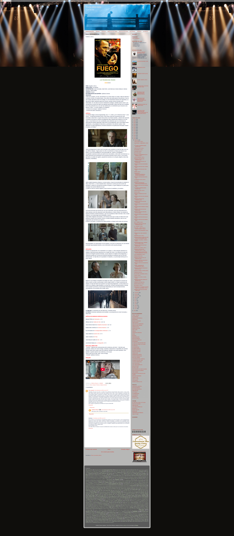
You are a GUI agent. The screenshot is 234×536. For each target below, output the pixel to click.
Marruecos (90, 506)
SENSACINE (134, 411)
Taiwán (138, 517)
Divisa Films (93, 479)
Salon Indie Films (120, 515)
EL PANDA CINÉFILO (136, 348)
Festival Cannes (142, 485)
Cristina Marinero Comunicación (96, 478)
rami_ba (125, 525)
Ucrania (95, 520)
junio (136, 300)
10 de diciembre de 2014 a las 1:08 (108, 409)
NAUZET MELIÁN (135, 409)
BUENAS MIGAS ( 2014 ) (139, 283)
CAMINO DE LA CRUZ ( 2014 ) (140, 247)
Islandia (110, 502)
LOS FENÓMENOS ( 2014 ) (139, 254)
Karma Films (133, 502)
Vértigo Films (88, 521)
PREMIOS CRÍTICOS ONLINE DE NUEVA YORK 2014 (140, 261)
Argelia (115, 472)
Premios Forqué (91, 512)
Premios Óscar (128, 512)
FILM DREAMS (93, 7)
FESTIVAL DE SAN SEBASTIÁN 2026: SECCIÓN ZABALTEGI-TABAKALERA (141, 100)
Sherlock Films (105, 516)
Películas (98, 384)
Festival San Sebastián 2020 (95, 494)
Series (94, 516)
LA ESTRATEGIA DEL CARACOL (138, 358)
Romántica (94, 515)
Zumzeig (111, 522)
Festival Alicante (104, 483)
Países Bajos (89, 510)
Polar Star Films (118, 511)
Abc (98, 339)
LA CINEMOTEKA (135, 393)
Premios (135, 511)
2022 (135, 125)
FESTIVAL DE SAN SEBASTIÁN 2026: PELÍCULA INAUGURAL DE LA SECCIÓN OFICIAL (142, 112)
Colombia (101, 477)
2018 (135, 132)
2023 (135, 124)
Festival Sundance (121, 495)
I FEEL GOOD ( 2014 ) (138, 141)
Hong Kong (102, 501)
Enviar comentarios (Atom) (96, 455)
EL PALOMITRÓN (135, 347)
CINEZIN (134, 331)
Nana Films (97, 507)
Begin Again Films (137, 473)
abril (135, 303)
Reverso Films (135, 514)
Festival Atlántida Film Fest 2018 (90, 484)
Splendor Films (141, 516)
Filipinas (105, 499)
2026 (135, 119)
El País (95, 336)
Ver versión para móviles (107, 452)
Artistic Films (129, 472)
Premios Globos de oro (102, 512)
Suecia (88, 517)
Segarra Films (131, 515)
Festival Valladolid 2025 (125, 497)
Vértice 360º (144, 520)
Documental (109, 479)
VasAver (119, 520)
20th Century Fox (89, 469)
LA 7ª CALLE (134, 392)
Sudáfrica (146, 516)
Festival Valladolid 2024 (103, 497)
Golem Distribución (118, 500)
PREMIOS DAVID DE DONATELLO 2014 (141, 53)
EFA (132, 479)
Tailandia (134, 517)
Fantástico (91, 483)
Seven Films (99, 516)
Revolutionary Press (142, 514)
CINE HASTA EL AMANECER (137, 323)
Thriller (120, 518)
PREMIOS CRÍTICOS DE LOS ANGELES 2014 (140, 258)
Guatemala (143, 500)
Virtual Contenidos (103, 521)
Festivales (99, 499)
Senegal (87, 516)
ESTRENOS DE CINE (136, 350)
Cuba (115, 478)
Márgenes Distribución (141, 505)
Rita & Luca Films (88, 515)
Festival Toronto (131, 495)
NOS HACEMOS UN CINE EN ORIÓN (139, 369)
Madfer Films (124, 505)
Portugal (128, 511)
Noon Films (127, 507)
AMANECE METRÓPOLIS (137, 318)
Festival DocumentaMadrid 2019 (118, 489)
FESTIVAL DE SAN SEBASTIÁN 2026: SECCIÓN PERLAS (141, 93)
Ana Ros (136, 471)
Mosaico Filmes (136, 506)
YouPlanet (94, 522)
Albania (100, 471)
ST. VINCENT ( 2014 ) (138, 226)
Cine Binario (143, 475)
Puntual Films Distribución (95, 514)
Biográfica (109, 474)
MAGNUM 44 (134, 396)
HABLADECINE (135, 390)
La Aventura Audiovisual (102, 503)
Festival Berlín (133, 485)
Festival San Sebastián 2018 (131, 493)
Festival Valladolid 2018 (123, 496)
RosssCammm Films (102, 515)
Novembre (143, 507)
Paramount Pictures (112, 510)
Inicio (109, 449)
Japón (124, 502)
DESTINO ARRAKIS (136, 338)
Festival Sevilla (145, 494)
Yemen (91, 522)
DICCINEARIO (135, 341)
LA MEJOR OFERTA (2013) (142, 73)
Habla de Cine (97, 322)
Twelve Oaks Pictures (89, 520)
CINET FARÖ (134, 329)
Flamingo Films (144, 499)
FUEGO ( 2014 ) (137, 275)
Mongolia (131, 506)
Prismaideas (88, 514)
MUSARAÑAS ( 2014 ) (138, 149)
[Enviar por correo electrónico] (106, 383)
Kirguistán (146, 502)
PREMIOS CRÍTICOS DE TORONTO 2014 (139, 199)
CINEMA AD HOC (135, 326)
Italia (119, 502)
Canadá (103, 475)
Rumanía (109, 515)
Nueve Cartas (92, 508)
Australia (90, 473)
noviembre (137, 292)
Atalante (133, 472)
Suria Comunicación (111, 517)
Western (141, 521)
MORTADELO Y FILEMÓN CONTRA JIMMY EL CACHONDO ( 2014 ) (141, 287)
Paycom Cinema (126, 510)
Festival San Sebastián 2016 (104, 493)
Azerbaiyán (116, 473)
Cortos (147, 477)
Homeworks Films (96, 501)
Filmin (126, 499)
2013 (135, 310)
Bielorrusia (97, 474)
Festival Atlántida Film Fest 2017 (141, 483)
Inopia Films (88, 502)
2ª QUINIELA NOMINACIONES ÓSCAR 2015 (140, 146)
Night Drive (122, 507)
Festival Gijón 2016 (89, 490)
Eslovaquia (90, 482)
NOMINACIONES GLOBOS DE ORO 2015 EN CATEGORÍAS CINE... (141, 238)
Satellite (125, 515)
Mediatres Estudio (112, 506)
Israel (115, 502)
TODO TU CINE (135, 378)
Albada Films (95, 471)
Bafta (125, 473)
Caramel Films (116, 475)
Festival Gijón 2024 (141, 490)
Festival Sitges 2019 (102, 495)
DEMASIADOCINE (135, 337)
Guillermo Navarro (95, 409)
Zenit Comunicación (106, 522)
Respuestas (92, 407)
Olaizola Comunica (106, 508)
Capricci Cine (109, 475)
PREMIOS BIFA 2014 (138, 256)
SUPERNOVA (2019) (141, 67)
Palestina (100, 510)
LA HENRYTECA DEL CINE (137, 360)
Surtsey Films (119, 517)
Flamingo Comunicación (137, 499)
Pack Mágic (139, 508)
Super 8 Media (104, 517)
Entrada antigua (125, 449)
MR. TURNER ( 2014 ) (138, 222)
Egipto (136, 479)
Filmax (117, 499)
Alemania (104, 471)
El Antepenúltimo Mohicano (101, 330)
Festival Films (127, 489)
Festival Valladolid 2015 (90, 496)
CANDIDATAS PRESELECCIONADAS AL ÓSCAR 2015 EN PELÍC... (139, 174)
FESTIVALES (132, 31)
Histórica (90, 501)
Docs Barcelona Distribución (100, 479)
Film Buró (109, 499)
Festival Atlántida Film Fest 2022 (139, 484)
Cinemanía (97, 319)
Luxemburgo (106, 505)
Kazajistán (139, 502)
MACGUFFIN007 (135, 366)
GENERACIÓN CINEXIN (137, 354)
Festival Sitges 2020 (111, 495)
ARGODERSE (135, 319)
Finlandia (130, 499)
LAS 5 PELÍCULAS (135, 363)
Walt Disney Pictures (116, 521)
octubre (136, 294)
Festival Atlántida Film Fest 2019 (101, 484)
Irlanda (98, 502)
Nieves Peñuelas (116, 507)
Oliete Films (112, 508)
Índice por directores (127, 501)
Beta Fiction (92, 474)
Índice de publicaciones (118, 501)
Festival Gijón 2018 (109, 490)
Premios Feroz (145, 511)
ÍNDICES (98, 31)
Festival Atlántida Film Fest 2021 (128, 484)
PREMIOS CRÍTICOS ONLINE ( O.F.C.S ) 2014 (140, 212)
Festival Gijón (135, 489)
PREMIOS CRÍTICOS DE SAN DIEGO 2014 (140, 210)
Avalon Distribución (102, 473)
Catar (122, 475)
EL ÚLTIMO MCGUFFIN (136, 389)
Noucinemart (138, 507)
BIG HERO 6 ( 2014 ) (138, 285)
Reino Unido (103, 514)
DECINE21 (134, 335)
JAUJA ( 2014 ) (137, 192)
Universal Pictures (102, 520)
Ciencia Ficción (136, 475)
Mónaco (127, 506)
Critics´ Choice (105, 478)
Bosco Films (124, 474)
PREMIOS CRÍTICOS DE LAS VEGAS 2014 (140, 162)
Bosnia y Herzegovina (131, 474)
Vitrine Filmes (109, 521)
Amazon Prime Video (130, 471)
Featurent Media (97, 483)
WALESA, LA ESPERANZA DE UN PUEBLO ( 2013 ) (140, 155)
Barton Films (130, 473)
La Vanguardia (100, 343)
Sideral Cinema (112, 516)
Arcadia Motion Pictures (109, 472)
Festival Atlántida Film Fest (114, 483)
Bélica (87, 474)
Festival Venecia (90, 499)
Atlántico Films (143, 472)
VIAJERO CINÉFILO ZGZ (137, 381)
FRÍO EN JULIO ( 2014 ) (139, 148)
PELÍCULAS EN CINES (112, 31)
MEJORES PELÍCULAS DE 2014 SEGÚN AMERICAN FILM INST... (141, 252)
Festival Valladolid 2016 (101, 496)
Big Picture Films (102, 474)
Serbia (90, 516)
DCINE (133, 334)
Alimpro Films (118, 471)
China (130, 475)
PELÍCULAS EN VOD (123, 31)
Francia (101, 500)
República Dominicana (128, 514)
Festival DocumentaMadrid (97, 489)
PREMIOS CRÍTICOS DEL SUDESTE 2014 (139, 159)
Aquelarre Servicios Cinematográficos (93, 472)
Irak (91, 502)
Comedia (106, 477)
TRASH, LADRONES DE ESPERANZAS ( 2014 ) (139, 266)
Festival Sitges (91, 495)
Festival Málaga (93, 491)
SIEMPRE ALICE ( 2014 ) (139, 235)
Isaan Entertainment (105, 502)
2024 (135, 122)
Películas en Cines (90, 511)
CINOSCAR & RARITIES (137, 332)
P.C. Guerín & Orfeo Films (132, 508)
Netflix (110, 507)
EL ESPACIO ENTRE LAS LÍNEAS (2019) (142, 105)
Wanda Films (124, 521)
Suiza (93, 517)
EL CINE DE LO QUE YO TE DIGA (138, 344)
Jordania (128, 502)
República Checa (120, 514)
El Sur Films (141, 479)
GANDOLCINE (135, 353)
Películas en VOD (100, 511)
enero (136, 308)
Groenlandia (138, 500)
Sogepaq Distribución (126, 516)
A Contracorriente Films (107, 469)
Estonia (116, 482)
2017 (135, 133)
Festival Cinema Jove (112, 487)
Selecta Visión (138, 515)
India (111, 501)
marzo (136, 305)
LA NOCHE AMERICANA (137, 361)
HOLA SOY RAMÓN (136, 357)
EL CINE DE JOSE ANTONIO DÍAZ (139, 342)
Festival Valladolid (142, 495)
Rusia (114, 515)
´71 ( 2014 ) (136, 181)
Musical (92, 507)
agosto (136, 297)
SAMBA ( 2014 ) (137, 171)
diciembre (137, 140)
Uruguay (110, 520)
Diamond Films (134, 478)
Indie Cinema (145, 501)
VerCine (128, 520)
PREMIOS (139, 31)
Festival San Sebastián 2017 (118, 493)
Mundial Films (88, 507)
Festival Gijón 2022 (134, 490)
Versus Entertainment (136, 520)
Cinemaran (91, 477)
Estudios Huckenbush (133, 482)
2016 (135, 135)
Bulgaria (87, 475)
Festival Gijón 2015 (143, 489)
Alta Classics (123, 471)
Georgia (111, 500)
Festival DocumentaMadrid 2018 (107, 489)
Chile (126, 475)
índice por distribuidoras (134, 501)
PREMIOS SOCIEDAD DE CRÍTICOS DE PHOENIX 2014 (140, 183)
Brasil (137, 474)
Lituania (95, 505)
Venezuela (124, 520)
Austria (95, 473)
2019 (135, 130)
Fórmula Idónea (95, 500)
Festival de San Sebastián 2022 (112, 488)
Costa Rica (88, 478)
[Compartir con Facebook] (109, 383)
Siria (121, 516)
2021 (135, 127)
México (117, 506)
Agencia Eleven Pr (89, 471)
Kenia (143, 502)
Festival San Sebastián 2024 (108, 494)
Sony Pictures (133, 516)
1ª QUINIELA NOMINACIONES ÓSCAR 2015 (140, 188)
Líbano (87, 505)
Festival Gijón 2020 (126, 490)
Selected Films (145, 515)
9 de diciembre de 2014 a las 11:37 (101, 390)
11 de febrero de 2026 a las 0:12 (99, 418)
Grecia (133, 500)
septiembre (137, 295)
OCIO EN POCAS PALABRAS (138, 370)
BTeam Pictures (143, 474)
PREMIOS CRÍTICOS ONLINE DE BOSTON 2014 (140, 268)
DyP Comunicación (127, 479)
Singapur (117, 516)
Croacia (111, 478)
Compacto (113, 477)
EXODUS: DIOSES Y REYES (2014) (141, 270)
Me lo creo (105, 506)
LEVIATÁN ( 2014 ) (138, 151)
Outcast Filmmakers (123, 508)
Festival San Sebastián (115, 491)
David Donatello (120, 478)
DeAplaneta (126, 478)
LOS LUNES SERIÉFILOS (137, 364)
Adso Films (134, 469)
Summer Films (98, 517)
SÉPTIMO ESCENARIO (136, 375)
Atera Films (138, 472)
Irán (94, 502)
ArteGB (124, 472)
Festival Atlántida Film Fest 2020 (114, 484)
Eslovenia (95, 482)
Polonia (123, 511)
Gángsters (107, 500)
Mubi (146, 506)
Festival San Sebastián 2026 (135, 494)
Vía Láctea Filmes (96, 521)
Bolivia (114, 474)
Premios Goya (113, 512)
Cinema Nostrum (102, 327)
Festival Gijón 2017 (99, 490)
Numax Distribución (99, 508)
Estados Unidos (108, 482)
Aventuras (110, 473)
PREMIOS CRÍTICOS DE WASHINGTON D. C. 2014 (139, 250)
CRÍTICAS (103, 31)
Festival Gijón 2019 (118, 490)
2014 (135, 138)
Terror (116, 518)
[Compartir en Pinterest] (110, 383)
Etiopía (139, 482)
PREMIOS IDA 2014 (138, 272)
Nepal (107, 507)
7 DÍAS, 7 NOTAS (135, 315)
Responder (91, 405)
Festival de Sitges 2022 (139, 488)
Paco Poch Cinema (145, 508)
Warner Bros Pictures (134, 521)
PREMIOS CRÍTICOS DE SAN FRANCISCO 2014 (140, 224)
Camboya (96, 475)
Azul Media (121, 473)
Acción (129, 469)
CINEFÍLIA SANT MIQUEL (137, 325)
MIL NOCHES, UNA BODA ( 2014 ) (141, 273)
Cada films (91, 475)
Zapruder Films (99, 522)
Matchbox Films (95, 506)
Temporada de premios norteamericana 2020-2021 (102, 518)
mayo (136, 302)
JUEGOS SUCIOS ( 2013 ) (139, 190)
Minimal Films (123, 506)
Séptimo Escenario (102, 324)
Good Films (127, 500)
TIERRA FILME (135, 377)
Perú (107, 511)
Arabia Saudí (102, 472)
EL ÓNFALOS (134, 345)
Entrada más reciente (91, 449)
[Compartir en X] (108, 383)
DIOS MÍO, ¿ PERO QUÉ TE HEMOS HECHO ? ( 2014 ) (140, 228)
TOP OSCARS (135, 380)
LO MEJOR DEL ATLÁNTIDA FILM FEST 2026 (142, 86)
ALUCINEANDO (135, 316)
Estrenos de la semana (123, 482)
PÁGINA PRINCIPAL (90, 31)
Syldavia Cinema (103, 384)
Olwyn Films (117, 508)
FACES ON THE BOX (136, 351)
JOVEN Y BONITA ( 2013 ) (142, 79)
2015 (135, 137)
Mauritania (101, 506)
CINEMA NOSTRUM (136, 328)
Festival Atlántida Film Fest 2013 (128, 483)
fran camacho (91, 390)
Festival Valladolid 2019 (134, 496)
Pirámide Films (111, 511)
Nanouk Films (102, 507)
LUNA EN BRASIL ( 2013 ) (139, 157)
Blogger (136, 525)
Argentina (119, 472)
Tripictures (137, 518)
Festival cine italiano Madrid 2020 (101, 487)
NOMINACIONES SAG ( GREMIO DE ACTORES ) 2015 (140, 243)
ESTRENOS (145, 31)
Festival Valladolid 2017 (112, 496)
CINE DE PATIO (135, 322)
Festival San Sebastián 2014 (140, 491)
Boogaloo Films (118, 474)
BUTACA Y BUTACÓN (136, 321)
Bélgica (144, 473)
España (94, 384)
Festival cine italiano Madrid (90, 487)
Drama (91, 384)
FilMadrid (113, 499)
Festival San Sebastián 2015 (91, 493)
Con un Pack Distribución (120, 477)
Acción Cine (97, 333)
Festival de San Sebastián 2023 (126, 488)
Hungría (107, 501)
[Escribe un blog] (107, 383)
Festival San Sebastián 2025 (122, 494)
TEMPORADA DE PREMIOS (137, 412)
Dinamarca (141, 478)
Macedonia (113, 505)
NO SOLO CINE (135, 367)
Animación (141, 471)
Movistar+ (142, 506)
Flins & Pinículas (88, 500)
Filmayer (122, 499)
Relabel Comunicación (112, 514)
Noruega (131, 507)
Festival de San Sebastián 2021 (97, 488)
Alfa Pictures (111, 471)
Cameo (100, 475)
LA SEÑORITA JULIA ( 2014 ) (140, 179)
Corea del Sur (141, 477)
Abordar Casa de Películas (120, 469)
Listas (90, 505)
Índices (141, 501)
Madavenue (118, 505)
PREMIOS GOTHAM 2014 (139, 282)
